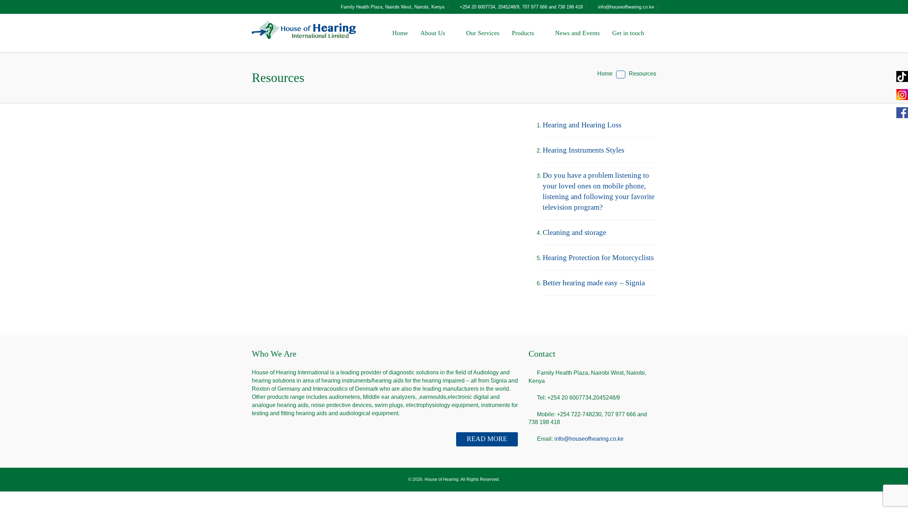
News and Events (577, 33)
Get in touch (629, 33)
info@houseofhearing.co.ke (589, 439)
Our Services (482, 33)
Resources (642, 74)
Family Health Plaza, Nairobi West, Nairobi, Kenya (392, 7)
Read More (487, 439)
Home (400, 33)
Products (524, 33)
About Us (433, 33)
